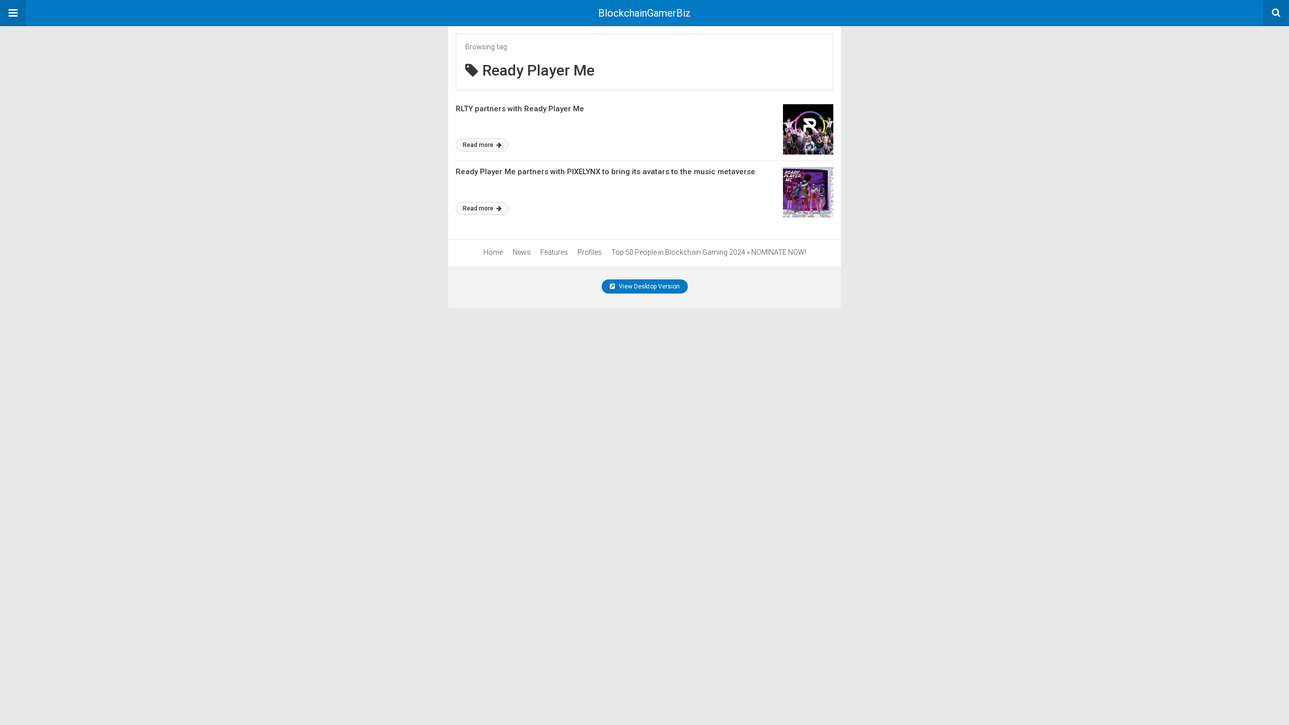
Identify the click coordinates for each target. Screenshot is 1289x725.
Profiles (590, 252)
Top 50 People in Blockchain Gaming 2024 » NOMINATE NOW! (708, 252)
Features (554, 252)
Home (493, 252)
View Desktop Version (648, 286)
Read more (479, 145)
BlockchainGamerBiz (644, 13)
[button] (13, 13)
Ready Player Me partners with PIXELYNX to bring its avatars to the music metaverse (605, 171)
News (522, 252)
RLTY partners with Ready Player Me (520, 108)
